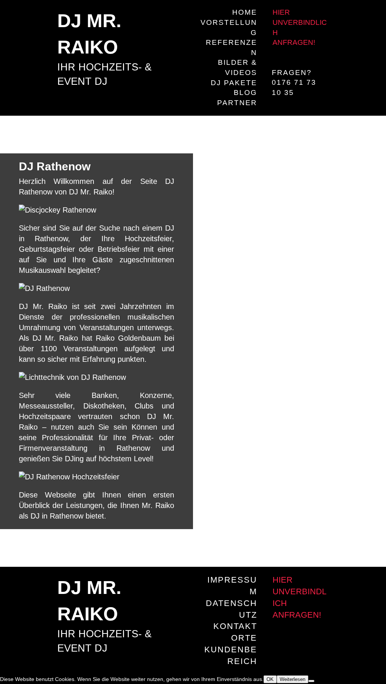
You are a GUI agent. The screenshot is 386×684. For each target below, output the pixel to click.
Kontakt (235, 626)
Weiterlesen (292, 679)
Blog (245, 92)
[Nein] (311, 681)
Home (244, 12)
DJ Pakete (234, 83)
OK (270, 679)
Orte (244, 638)
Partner (237, 103)
